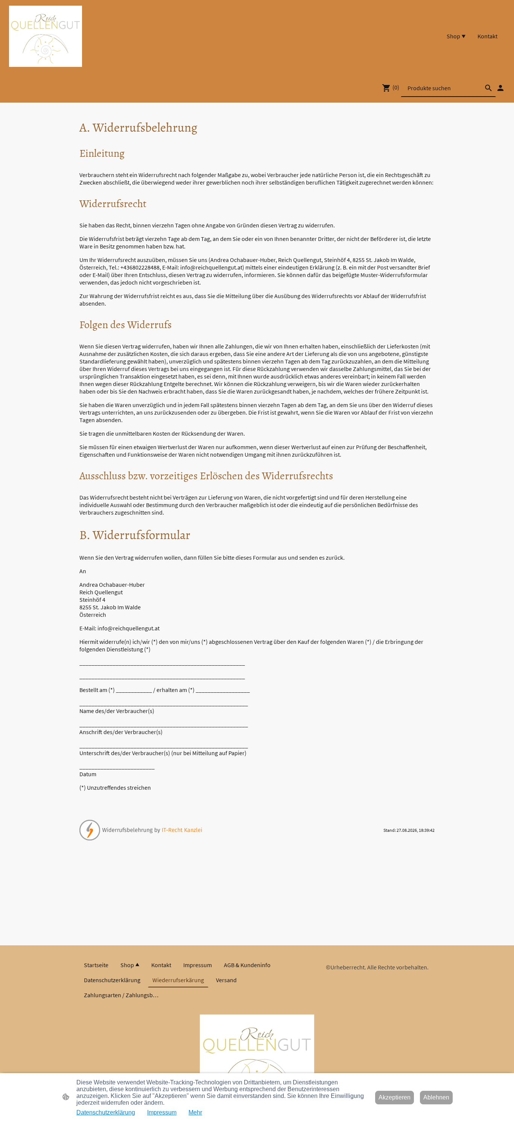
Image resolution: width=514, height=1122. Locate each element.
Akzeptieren (395, 1097)
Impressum (161, 1112)
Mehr (195, 1112)
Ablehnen (436, 1097)
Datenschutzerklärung (105, 1112)
